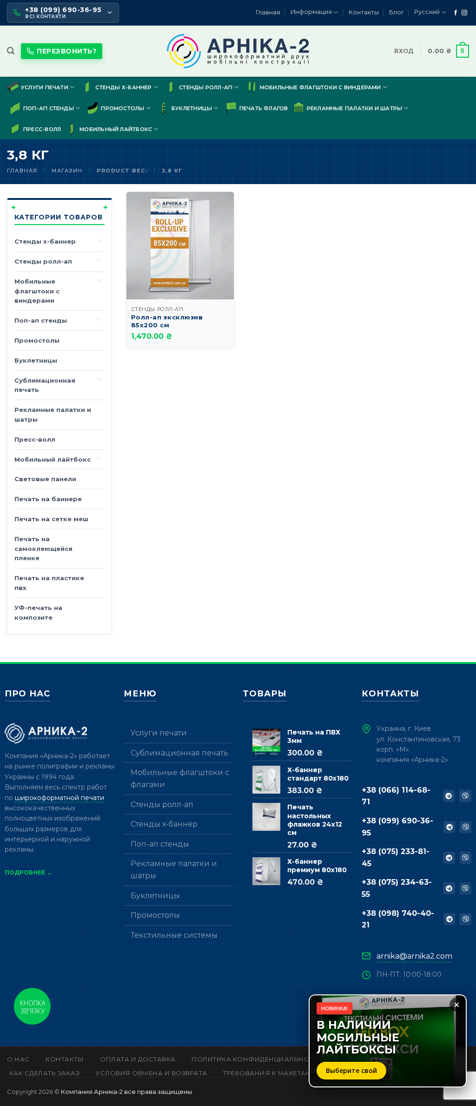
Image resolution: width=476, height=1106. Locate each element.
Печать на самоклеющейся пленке (43, 548)
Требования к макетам (267, 1073)
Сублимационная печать (44, 385)
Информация (311, 11)
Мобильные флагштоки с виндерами (320, 87)
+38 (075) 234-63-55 (397, 888)
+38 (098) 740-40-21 (398, 919)
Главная (268, 12)
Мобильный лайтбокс (115, 129)
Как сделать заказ (44, 1073)
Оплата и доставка (138, 1059)
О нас (18, 1059)
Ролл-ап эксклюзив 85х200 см (167, 321)
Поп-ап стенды (48, 108)
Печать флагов (263, 108)
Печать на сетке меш (51, 519)
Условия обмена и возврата (151, 1073)
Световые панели (45, 479)
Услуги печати (44, 87)
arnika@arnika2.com (414, 956)
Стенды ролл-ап (205, 87)
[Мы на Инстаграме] (464, 13)
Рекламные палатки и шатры (355, 108)
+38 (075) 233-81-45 (396, 857)
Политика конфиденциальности (258, 1059)
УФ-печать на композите (38, 612)
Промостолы (122, 108)
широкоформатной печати (59, 798)
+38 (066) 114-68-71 (396, 796)
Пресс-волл (42, 129)
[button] (10, 51)
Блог (396, 12)
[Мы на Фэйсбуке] (455, 13)
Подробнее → (28, 872)
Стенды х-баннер (123, 87)
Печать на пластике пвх (49, 582)
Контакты (364, 12)
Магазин (67, 170)
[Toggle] (99, 239)
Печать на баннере (48, 499)
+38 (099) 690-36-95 (397, 826)
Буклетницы (192, 108)
